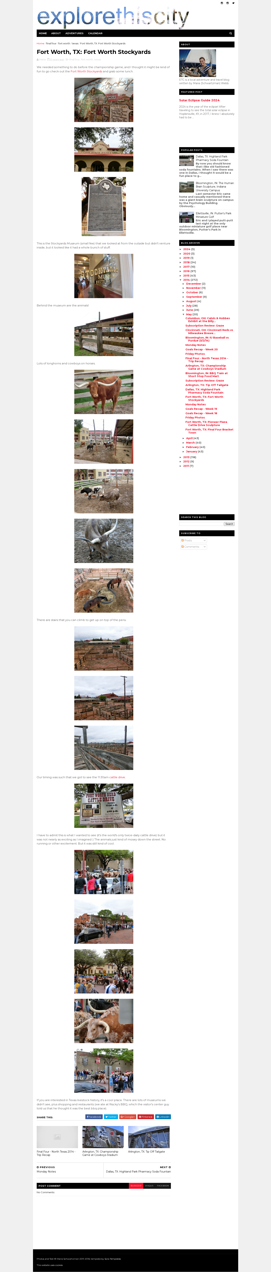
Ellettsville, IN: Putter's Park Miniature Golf (213, 215)
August (191, 301)
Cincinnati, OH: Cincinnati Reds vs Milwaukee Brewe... (209, 331)
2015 (186, 275)
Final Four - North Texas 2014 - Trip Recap (56, 1153)
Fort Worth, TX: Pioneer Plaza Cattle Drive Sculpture (206, 423)
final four (51, 43)
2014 (187, 279)
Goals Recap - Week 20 (201, 349)
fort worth (64, 43)
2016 (186, 271)
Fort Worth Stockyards (86, 71)
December (194, 283)
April (189, 438)
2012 (186, 461)
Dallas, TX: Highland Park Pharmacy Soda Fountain (212, 158)
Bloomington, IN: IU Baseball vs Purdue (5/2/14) (207, 339)
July (189, 305)
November (193, 288)
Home (43, 33)
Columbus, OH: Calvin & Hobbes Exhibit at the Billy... (207, 320)
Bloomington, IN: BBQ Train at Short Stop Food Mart (206, 375)
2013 (186, 457)
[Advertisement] (194, 134)
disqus (149, 1186)
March (191, 442)
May (189, 314)
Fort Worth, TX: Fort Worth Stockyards (204, 398)
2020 (187, 253)
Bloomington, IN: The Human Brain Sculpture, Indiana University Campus (215, 186)
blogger (136, 1186)
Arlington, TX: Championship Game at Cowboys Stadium (100, 1153)
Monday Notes (195, 345)
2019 (186, 258)
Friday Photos (195, 354)
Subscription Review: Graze (204, 325)
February (192, 447)
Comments (191, 546)
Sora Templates (113, 1258)
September (194, 296)
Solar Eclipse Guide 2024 (199, 100)
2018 (186, 262)
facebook (163, 1186)
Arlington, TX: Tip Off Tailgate (146, 1151)
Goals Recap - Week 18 (201, 413)
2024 (187, 249)
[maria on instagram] (222, 3)
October (192, 292)
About (56, 33)
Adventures (74, 33)
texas (75, 43)
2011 (186, 466)
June (190, 310)
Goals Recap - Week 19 (201, 409)
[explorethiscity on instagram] (228, 3)
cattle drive (117, 777)
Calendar (95, 33)
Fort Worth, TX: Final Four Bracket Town (209, 431)
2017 (186, 266)
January (192, 451)
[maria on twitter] (233, 3)
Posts (188, 540)
